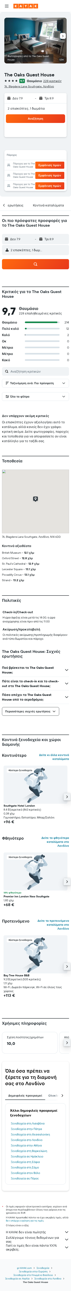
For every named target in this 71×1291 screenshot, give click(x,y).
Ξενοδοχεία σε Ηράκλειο (27, 1156)
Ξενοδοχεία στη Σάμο (25, 1167)
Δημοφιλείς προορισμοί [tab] (25, 1095)
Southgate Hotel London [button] (19, 805)
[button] (6, 6)
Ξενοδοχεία (42, 1267)
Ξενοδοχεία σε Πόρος (25, 1178)
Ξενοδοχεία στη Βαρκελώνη (29, 1151)
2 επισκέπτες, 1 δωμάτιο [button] (26, 108)
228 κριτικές (52, 81)
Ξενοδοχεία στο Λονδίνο (26, 1140)
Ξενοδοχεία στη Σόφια (25, 1162)
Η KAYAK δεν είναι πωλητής (26, 1232)
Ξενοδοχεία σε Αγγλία (17, 1278)
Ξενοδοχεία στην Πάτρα (26, 1129)
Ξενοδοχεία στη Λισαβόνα (28, 1123)
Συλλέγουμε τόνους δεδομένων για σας (32, 1239)
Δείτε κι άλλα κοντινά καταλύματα (54, 757)
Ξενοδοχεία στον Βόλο (25, 1173)
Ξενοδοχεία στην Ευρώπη (33, 1271)
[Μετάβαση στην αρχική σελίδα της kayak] (25, 6)
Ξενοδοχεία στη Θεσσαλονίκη (30, 1134)
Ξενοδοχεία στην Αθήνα (26, 1145)
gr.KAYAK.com (24, 1267)
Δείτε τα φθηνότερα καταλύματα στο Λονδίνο (55, 842)
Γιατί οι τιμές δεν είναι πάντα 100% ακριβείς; (31, 1247)
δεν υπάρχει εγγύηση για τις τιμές (25, 1220)
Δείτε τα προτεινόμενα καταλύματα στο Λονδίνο (53, 924)
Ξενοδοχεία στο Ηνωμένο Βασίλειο (33, 1275)
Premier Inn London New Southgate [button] (26, 896)
